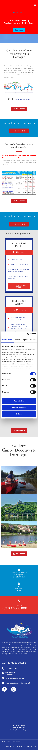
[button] (19, 131)
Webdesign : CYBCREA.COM (16, 746)
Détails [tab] (17, 340)
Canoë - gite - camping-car (19, 730)
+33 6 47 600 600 (19, 12)
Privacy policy (31, 746)
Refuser (19, 414)
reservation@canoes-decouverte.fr (18, 683)
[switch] (33, 379)
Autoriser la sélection (19, 407)
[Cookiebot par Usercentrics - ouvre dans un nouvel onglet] (27, 334)
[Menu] (34, 4)
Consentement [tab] (7, 340)
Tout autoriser (19, 401)
